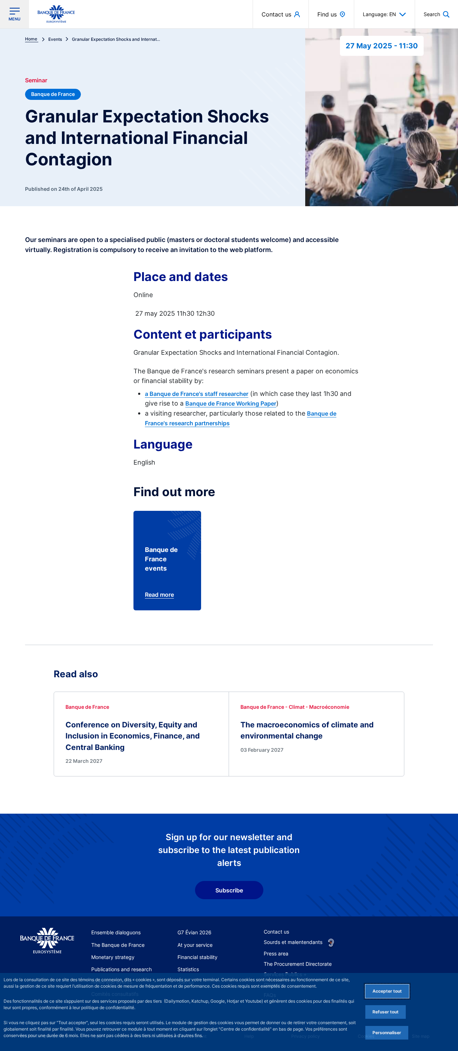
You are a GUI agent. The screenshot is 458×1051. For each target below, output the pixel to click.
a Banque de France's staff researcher (196, 393)
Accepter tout (387, 991)
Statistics (188, 969)
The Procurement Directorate (298, 964)
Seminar (36, 80)
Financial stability (197, 957)
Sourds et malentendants (293, 942)
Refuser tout (385, 1011)
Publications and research (121, 969)
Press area (276, 953)
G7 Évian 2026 (194, 932)
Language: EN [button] (379, 14)
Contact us (276, 932)
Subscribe (229, 890)
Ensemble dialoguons (116, 932)
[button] (436, 14)
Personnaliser (386, 1032)
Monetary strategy (113, 957)
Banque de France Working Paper (230, 403)
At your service (195, 945)
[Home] (47, 941)
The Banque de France (118, 945)
